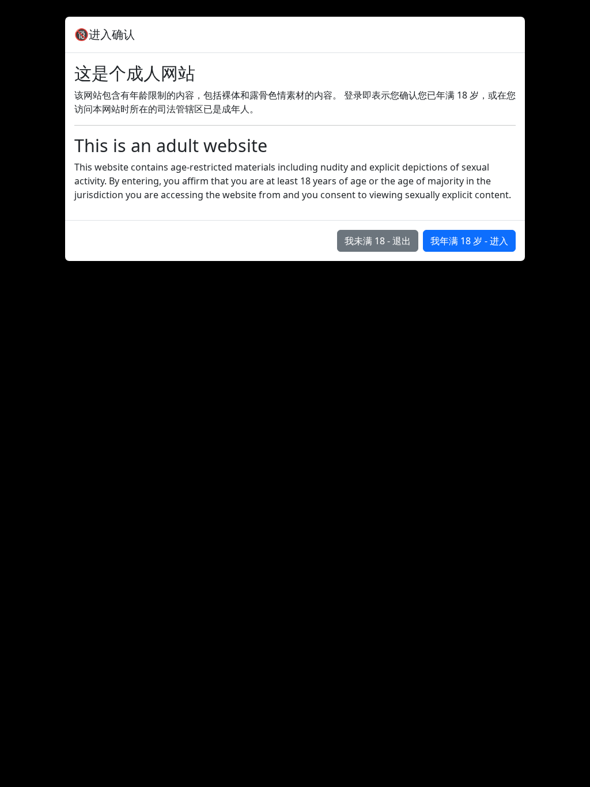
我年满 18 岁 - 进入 (469, 240)
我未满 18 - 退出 (378, 240)
